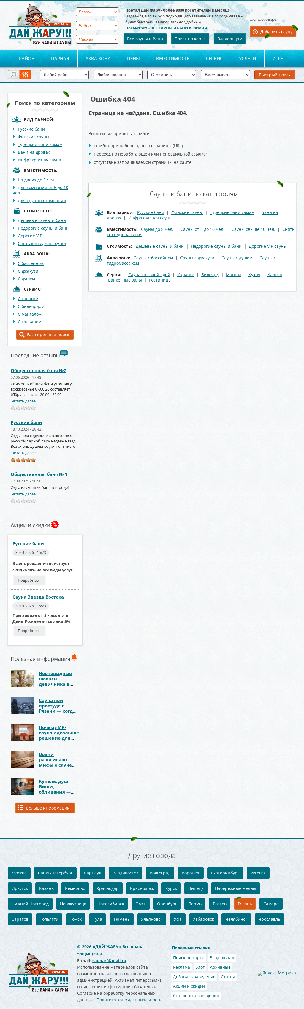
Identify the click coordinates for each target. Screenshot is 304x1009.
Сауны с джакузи (197, 257)
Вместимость (173, 58)
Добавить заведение (194, 976)
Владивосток (125, 873)
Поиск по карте (190, 38)
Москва (19, 873)
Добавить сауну (276, 31)
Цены (133, 58)
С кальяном (29, 321)
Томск (76, 919)
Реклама (181, 967)
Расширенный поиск (48, 334)
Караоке (185, 274)
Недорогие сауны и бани (43, 228)
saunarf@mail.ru (109, 960)
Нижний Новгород (30, 903)
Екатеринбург (225, 873)
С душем (26, 279)
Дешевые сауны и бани (42, 220)
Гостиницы (160, 280)
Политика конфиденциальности (129, 999)
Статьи (228, 976)
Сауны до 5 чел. (157, 229)
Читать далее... (24, 401)
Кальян (274, 274)
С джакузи (28, 271)
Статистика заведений (196, 995)
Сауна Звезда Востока (38, 597)
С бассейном (31, 263)
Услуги (247, 58)
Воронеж (191, 873)
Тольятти (49, 919)
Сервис (214, 58)
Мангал (233, 274)
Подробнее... (29, 580)
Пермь (195, 903)
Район (27, 58)
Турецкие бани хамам (40, 144)
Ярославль (269, 919)
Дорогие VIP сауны (268, 246)
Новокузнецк (73, 903)
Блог (200, 967)
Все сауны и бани (145, 38)
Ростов (220, 903)
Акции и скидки (189, 986)
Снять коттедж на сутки (42, 243)
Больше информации (48, 808)
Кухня (254, 274)
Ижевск (258, 873)
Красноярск (142, 888)
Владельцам (229, 38)
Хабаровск (203, 919)
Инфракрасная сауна (39, 160)
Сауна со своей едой (149, 274)
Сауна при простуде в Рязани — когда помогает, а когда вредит (57, 711)
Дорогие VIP (30, 236)
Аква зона (98, 58)
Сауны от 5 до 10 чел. (202, 229)
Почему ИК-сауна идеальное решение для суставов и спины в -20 (59, 737)
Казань (46, 888)
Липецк (196, 888)
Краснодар (107, 888)
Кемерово (75, 888)
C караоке (28, 298)
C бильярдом (31, 306)
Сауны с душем (236, 257)
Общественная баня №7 (38, 370)
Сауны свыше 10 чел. (253, 229)
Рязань (245, 903)
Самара (271, 903)
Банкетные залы (125, 280)
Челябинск (236, 919)
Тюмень (121, 919)
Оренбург (167, 903)
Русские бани (31, 129)
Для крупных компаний (42, 200)
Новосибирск (110, 903)
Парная (60, 58)
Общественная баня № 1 (39, 474)
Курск (171, 888)
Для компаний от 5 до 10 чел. (40, 190)
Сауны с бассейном (153, 257)
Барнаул (92, 873)
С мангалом (30, 314)
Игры (278, 58)
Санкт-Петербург (55, 873)
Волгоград (160, 873)
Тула (97, 919)
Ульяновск (151, 919)
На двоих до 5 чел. (37, 180)
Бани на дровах (34, 152)
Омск (140, 903)
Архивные (220, 967)
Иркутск (20, 888)
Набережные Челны (235, 888)
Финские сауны (33, 137)
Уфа (178, 919)
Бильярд (210, 274)
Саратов (20, 919)
